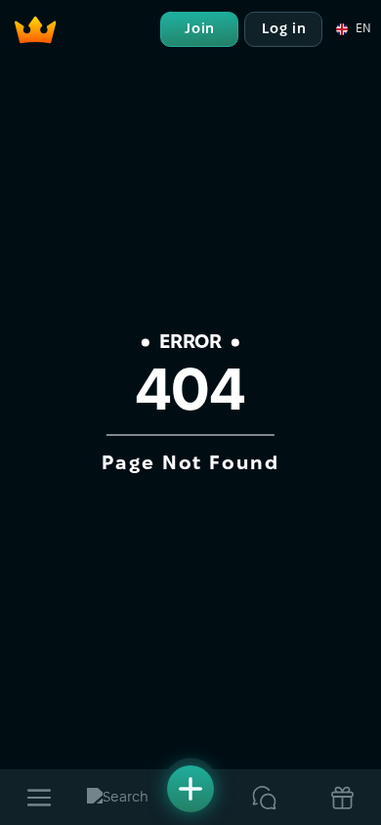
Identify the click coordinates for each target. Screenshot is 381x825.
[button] (352, 29)
